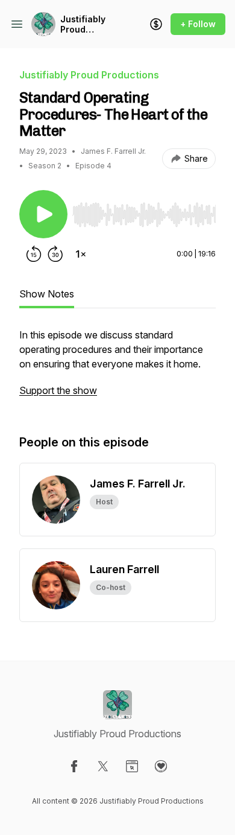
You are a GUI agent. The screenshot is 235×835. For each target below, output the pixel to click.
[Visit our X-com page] (103, 766)
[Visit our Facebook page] (74, 766)
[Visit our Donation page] (161, 766)
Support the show (58, 390)
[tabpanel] (117, 369)
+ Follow (198, 24)
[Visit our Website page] (132, 766)
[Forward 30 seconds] (55, 254)
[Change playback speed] (81, 254)
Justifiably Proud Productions (86, 24)
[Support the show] (156, 24)
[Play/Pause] (43, 214)
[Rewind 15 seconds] (33, 254)
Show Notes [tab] (46, 294)
